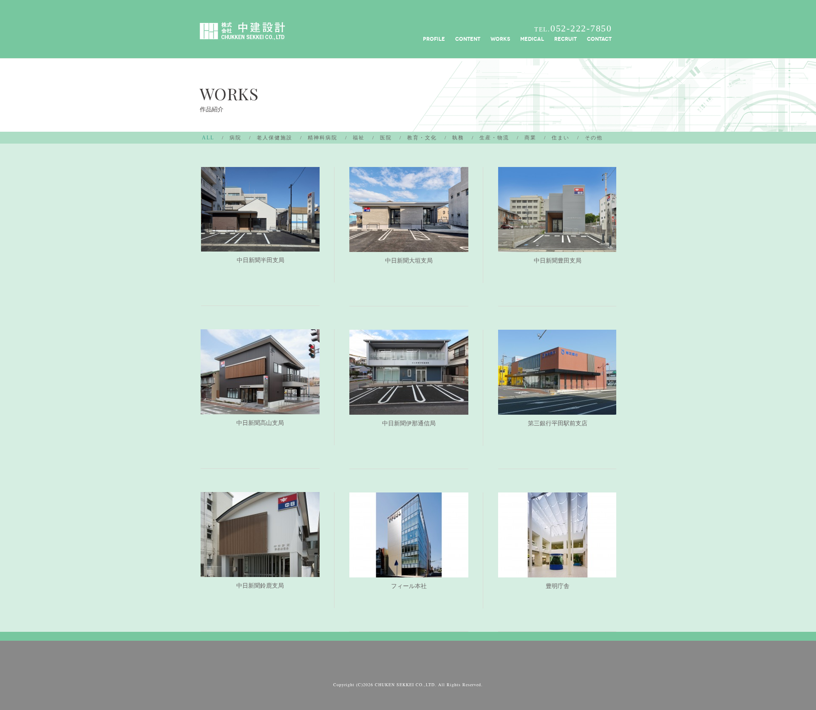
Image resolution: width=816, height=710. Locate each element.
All (208, 138)
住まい (561, 138)
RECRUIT (565, 39)
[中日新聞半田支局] (260, 245)
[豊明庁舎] (557, 571)
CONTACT (599, 39)
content (467, 39)
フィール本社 (409, 586)
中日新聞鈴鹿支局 (260, 586)
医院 (386, 138)
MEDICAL (532, 39)
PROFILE (434, 39)
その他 (594, 138)
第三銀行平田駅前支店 (557, 423)
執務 (458, 138)
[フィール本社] (408, 571)
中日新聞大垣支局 (409, 260)
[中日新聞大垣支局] (408, 245)
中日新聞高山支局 (260, 423)
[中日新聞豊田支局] (557, 245)
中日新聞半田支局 (260, 260)
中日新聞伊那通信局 (409, 423)
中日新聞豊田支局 (557, 260)
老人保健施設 (274, 138)
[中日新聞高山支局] (260, 408)
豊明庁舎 (558, 586)
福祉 (359, 138)
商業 (530, 138)
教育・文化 (422, 138)
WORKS (500, 39)
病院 (235, 138)
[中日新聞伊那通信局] (408, 408)
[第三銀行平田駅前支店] (557, 408)
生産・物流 (494, 138)
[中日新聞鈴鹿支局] (260, 570)
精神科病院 (322, 138)
